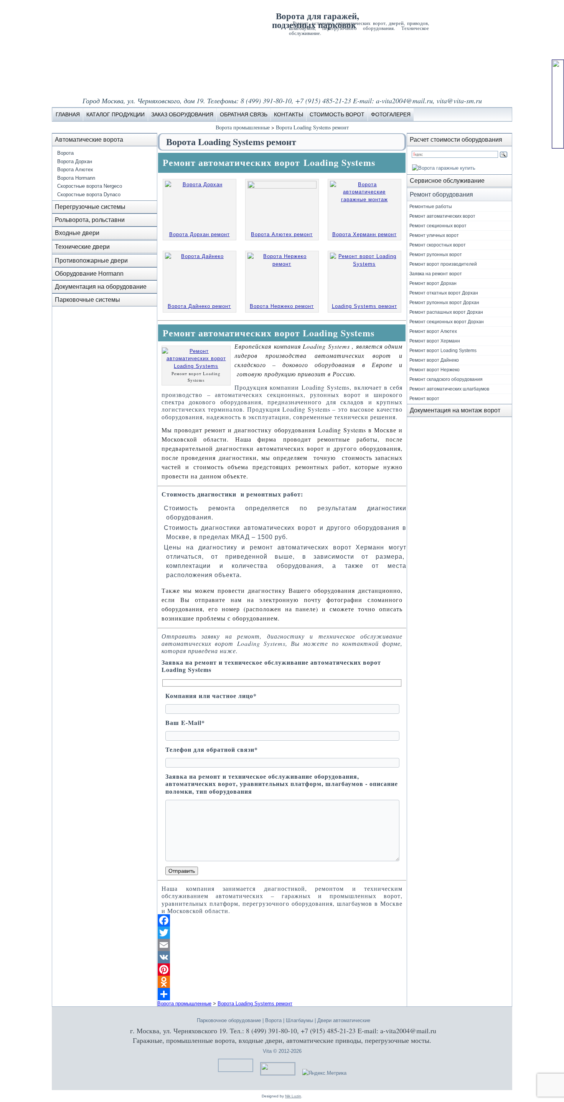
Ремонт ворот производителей (443, 264)
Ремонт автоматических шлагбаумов (449, 389)
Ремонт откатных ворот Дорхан (443, 293)
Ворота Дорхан (74, 161)
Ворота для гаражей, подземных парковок (315, 20)
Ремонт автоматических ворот (442, 216)
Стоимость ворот (337, 114)
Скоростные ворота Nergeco (89, 186)
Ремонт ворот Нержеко (434, 369)
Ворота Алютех (75, 169)
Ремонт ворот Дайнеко (434, 360)
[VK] (282, 957)
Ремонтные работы (430, 206)
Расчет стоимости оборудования (456, 139)
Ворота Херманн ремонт (364, 234)
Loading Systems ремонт (364, 306)
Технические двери (82, 246)
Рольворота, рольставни (90, 220)
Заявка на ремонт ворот (435, 273)
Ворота (65, 153)
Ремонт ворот (424, 398)
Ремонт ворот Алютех (433, 331)
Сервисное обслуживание (447, 180)
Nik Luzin (293, 1096)
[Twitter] (282, 933)
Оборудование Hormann (89, 273)
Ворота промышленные (243, 127)
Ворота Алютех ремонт (282, 234)
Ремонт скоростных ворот (437, 245)
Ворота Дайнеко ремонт (199, 306)
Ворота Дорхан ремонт (199, 234)
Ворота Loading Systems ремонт (312, 127)
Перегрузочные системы (90, 207)
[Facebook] (282, 920)
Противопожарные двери (91, 260)
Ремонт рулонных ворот (435, 254)
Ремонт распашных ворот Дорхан (446, 312)
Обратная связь (243, 114)
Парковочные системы (87, 299)
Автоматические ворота (89, 139)
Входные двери (77, 233)
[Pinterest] (282, 969)
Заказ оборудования (182, 114)
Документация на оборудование (101, 286)
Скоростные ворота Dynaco (88, 194)
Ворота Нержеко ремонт (282, 306)
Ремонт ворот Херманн (434, 341)
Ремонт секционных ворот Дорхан (446, 321)
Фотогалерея (391, 114)
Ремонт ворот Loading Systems (443, 350)
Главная (68, 114)
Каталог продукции (115, 114)
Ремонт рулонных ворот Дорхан (444, 302)
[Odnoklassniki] (282, 982)
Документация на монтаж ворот (455, 410)
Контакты (288, 114)
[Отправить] (282, 994)
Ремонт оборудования (441, 194)
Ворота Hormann (76, 178)
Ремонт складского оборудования (446, 379)
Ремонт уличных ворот (434, 235)
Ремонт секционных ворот (438, 225)
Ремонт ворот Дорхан (433, 283)
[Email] (282, 945)
